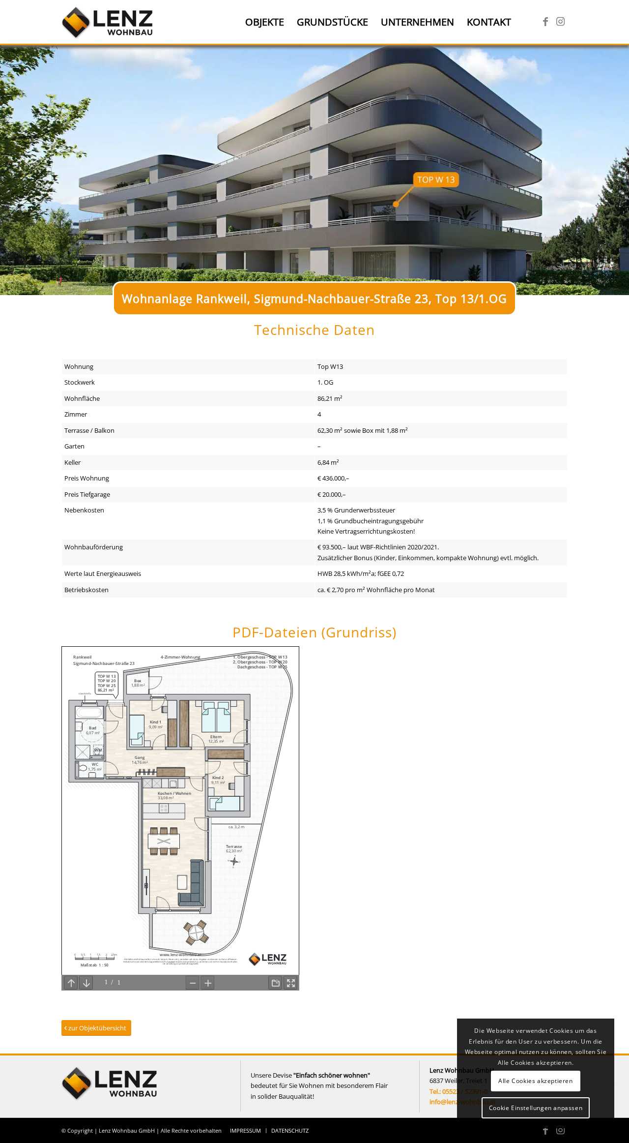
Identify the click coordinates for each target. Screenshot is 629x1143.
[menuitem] (264, 22)
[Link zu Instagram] (560, 21)
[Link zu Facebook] (545, 21)
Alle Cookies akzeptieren (535, 1081)
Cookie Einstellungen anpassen (535, 1108)
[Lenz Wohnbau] (108, 22)
